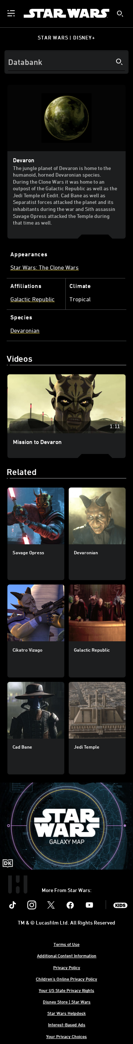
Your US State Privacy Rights (66, 990)
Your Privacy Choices (66, 1036)
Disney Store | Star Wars (67, 1001)
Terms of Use (66, 944)
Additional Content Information (66, 955)
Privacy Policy (66, 967)
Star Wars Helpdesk (66, 1013)
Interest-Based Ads (66, 1024)
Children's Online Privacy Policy (66, 978)
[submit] (120, 13)
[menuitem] (12, 13)
